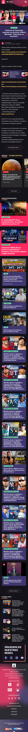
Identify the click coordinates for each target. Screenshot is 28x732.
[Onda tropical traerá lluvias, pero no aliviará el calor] (14, 323)
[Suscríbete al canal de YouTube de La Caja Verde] (18, 690)
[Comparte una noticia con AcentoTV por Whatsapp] (9, 698)
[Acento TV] (3, 2)
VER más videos (14, 591)
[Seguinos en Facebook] (6, 658)
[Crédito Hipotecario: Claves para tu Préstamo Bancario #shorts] (14, 574)
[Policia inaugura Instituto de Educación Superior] (14, 299)
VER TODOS (14, 191)
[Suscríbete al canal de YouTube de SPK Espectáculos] (10, 690)
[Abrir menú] (26, 2)
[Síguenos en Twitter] (15, 698)
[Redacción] (2, 44)
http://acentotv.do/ (7, 114)
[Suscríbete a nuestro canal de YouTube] (22, 658)
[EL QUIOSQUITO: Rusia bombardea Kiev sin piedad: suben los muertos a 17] (14, 214)
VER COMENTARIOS (14, 147)
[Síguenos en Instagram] (19, 698)
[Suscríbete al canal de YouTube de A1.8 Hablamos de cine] (18, 684)
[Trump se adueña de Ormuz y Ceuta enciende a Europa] (14, 630)
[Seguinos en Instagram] (17, 658)
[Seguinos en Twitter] (11, 658)
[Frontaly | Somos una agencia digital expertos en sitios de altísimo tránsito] (8, 729)
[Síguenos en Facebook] (12, 698)
